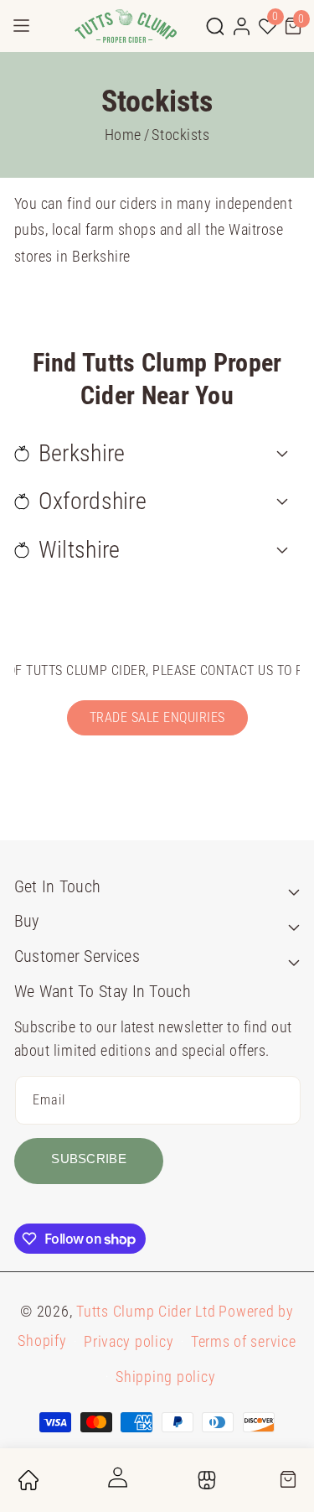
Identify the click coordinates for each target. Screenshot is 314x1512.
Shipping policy (165, 1376)
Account (116, 1480)
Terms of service (243, 1341)
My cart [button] (287, 1484)
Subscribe (88, 1159)
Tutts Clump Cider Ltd (145, 1311)
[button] (215, 26)
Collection (204, 1483)
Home (123, 134)
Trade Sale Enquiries (157, 717)
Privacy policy (128, 1341)
